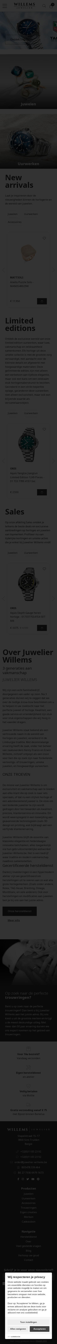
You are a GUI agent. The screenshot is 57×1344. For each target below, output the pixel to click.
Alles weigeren (18, 1329)
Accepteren (39, 1329)
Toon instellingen (28, 1322)
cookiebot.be (15, 1336)
